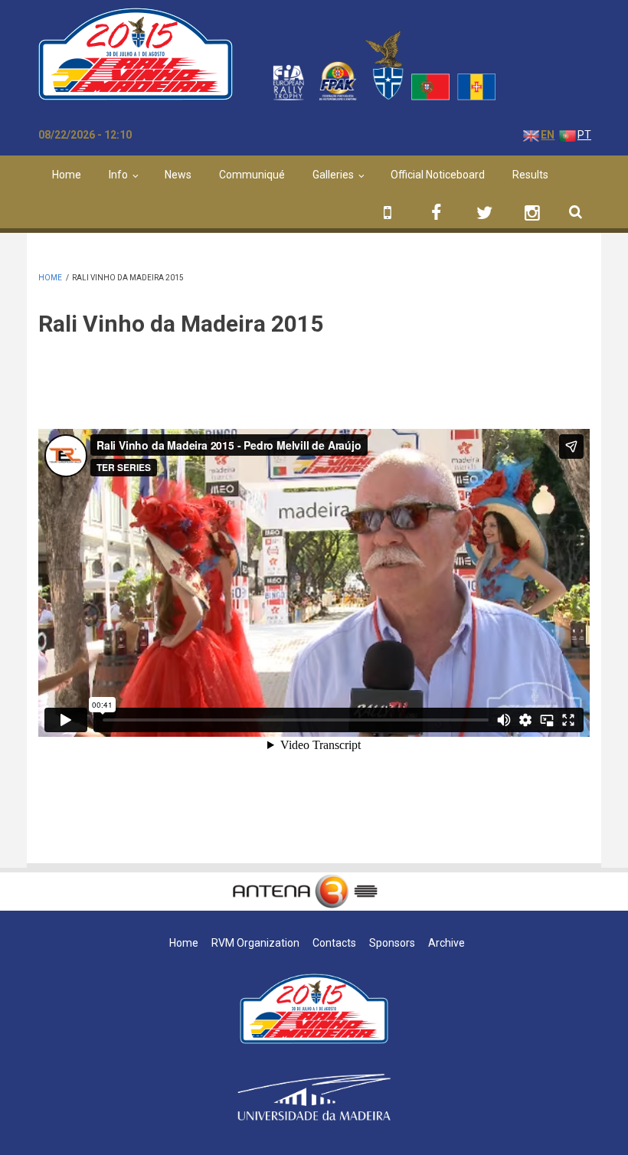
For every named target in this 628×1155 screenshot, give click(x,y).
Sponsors (392, 942)
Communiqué (252, 175)
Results (530, 175)
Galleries (333, 175)
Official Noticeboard (438, 175)
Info (118, 175)
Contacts (334, 942)
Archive (446, 942)
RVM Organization (255, 942)
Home (66, 175)
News (178, 175)
